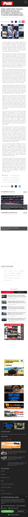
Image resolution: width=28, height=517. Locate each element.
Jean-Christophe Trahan (16, 179)
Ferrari (5, 270)
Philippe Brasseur (15, 17)
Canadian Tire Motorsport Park (9, 275)
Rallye (2, 480)
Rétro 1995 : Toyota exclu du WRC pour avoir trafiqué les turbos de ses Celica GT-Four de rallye (17, 452)
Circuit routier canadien (6, 487)
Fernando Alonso (16, 278)
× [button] (26, 496)
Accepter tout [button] (7, 511)
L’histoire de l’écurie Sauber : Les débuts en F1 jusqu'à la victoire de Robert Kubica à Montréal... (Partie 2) (17, 464)
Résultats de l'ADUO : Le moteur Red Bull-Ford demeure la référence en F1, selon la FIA (17, 296)
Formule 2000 (5, 177)
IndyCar (5, 273)
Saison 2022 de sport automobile (14, 181)
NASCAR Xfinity (18, 273)
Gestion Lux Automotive (14, 177)
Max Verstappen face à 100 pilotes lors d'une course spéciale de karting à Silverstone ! (17, 319)
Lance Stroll (19, 275)
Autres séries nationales (6, 493)
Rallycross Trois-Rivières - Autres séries (10, 227)
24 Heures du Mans (7, 280)
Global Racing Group (6, 179)
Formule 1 (16, 270)
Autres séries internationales (7, 484)
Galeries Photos (20, 292)
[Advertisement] (14, 247)
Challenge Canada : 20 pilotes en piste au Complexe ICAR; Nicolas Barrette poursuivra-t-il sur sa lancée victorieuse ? (17, 302)
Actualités (7, 292)
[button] (14, 514)
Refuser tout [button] (21, 511)
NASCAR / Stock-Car (5, 477)
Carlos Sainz (10, 270)
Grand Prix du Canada (8, 278)
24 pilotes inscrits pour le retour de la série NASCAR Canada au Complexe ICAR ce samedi (17, 314)
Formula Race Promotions (15, 175)
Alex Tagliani (22, 270)
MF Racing (5, 181)
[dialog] (14, 506)
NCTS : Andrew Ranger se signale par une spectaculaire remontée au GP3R (16, 457)
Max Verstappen (11, 273)
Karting (2, 490)
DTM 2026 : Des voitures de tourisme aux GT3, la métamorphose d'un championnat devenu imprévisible (13, 206)
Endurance (3, 474)
